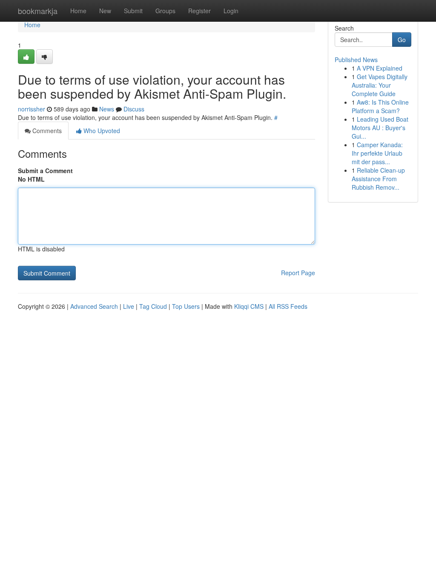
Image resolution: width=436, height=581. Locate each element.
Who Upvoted (101, 130)
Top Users (186, 306)
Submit (133, 10)
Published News (356, 59)
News (106, 109)
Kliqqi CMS (249, 306)
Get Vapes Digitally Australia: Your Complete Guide (379, 85)
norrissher (31, 109)
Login (231, 10)
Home (78, 10)
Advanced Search (94, 306)
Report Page (298, 272)
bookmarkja (37, 10)
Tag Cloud (153, 306)
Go (402, 39)
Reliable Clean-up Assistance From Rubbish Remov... (378, 178)
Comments (46, 130)
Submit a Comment (45, 170)
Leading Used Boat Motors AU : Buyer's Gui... (380, 127)
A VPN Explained (379, 68)
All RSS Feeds (288, 306)
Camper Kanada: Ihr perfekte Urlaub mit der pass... (377, 153)
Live (128, 306)
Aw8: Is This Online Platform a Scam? (380, 106)
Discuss (133, 109)
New (105, 10)
